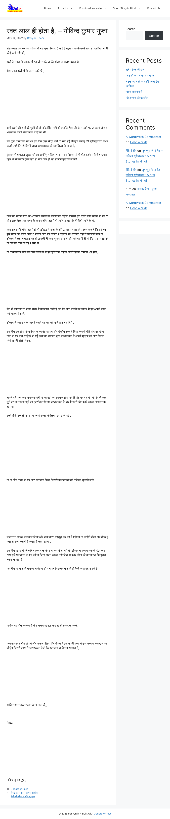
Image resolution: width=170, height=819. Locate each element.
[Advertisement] (58, 101)
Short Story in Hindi (124, 8)
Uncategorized (20, 789)
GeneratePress (103, 813)
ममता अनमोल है (134, 92)
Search (130, 29)
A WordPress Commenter (143, 137)
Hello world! (138, 142)
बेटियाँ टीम (131, 150)
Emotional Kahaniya (90, 8)
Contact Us (153, 8)
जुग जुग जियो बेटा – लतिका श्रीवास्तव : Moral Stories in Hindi (144, 156)
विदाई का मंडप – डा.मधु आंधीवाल (25, 792)
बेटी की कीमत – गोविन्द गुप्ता (23, 796)
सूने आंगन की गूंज (135, 69)
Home (47, 8)
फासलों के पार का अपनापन (140, 75)
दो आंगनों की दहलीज (137, 98)
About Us (63, 8)
